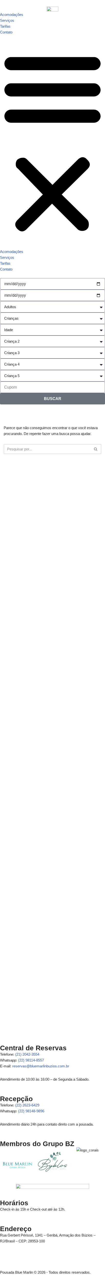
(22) (27, 1105)
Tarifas (5, 26)
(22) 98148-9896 (31, 1111)
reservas (40, 1066)
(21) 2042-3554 (27, 1054)
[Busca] (95, 449)
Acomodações (11, 14)
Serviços (7, 20)
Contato (6, 32)
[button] (52, 142)
